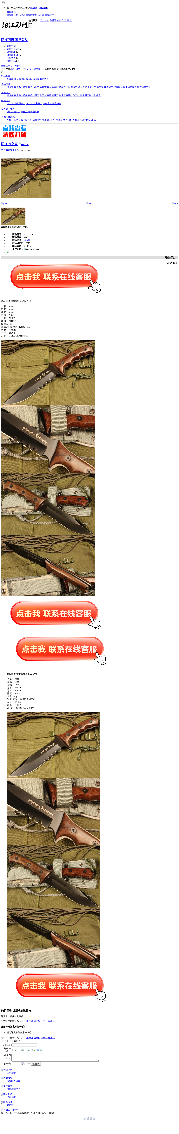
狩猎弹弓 (44, 79)
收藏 (3, 2)
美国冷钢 (34, 111)
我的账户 (11, 12)
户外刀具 (26, 69)
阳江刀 (15, 1110)
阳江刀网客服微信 (10, 150)
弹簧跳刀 (53, 95)
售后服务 (7, 1078)
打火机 (69, 119)
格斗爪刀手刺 (65, 95)
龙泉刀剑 (30, 103)
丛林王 (53, 20)
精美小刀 (5, 92)
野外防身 (5, 76)
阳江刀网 (11, 46)
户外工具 (77, 119)
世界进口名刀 (8, 108)
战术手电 (60, 119)
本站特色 (11, 1105)
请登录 (33, 7)
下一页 (44, 1021)
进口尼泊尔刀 (13, 111)
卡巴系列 (25, 111)
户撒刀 (38, 103)
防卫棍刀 (72, 87)
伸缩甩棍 (20, 79)
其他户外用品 (8, 117)
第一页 (29, 1021)
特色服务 (7, 1102)
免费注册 (43, 7)
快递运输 (11, 1097)
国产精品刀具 (144, 87)
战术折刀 (11, 95)
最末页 (51, 1021)
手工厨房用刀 (130, 87)
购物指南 (7, 1070)
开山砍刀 (34, 87)
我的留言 (30, 15)
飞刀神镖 (77, 95)
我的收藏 (39, 15)
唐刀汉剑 (11, 103)
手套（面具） (25, 119)
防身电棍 (11, 52)
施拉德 (26, 240)
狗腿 (59, 20)
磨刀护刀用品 (89, 119)
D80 (47, 20)
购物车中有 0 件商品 (11, 66)
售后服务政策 (13, 1081)
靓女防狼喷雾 (32, 79)
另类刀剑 (56, 103)
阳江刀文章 (9, 144)
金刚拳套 (96, 95)
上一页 (37, 1021)
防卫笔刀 (44, 95)
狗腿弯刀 (11, 58)
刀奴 (42, 20)
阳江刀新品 (12, 49)
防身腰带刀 (38, 119)
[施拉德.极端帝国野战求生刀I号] (26, 201)
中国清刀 (20, 103)
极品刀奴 (63, 87)
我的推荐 (49, 15)
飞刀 (64, 20)
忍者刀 (109, 87)
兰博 (69, 20)
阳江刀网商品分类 (14, 40)
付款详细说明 (13, 1089)
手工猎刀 (101, 87)
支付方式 (7, 1086)
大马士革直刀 (23, 87)
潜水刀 (81, 87)
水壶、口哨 (50, 119)
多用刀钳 (86, 95)
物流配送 (7, 1094)
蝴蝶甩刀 (34, 95)
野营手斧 (118, 87)
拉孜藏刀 (47, 103)
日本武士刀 (12, 55)
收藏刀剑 (5, 100)
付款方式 (11, 61)
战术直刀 (38, 69)
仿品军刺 (53, 87)
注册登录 (11, 1073)
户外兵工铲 (12, 119)
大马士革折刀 (23, 95)
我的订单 (20, 15)
